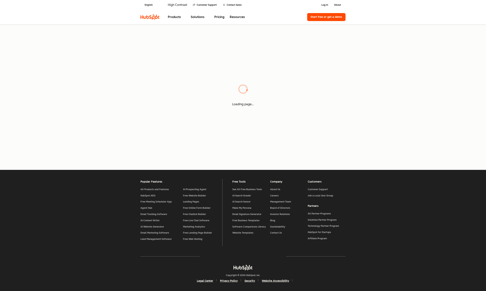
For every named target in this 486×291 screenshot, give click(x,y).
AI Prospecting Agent (194, 189)
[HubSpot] (149, 17)
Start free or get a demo (326, 17)
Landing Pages (191, 201)
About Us (275, 189)
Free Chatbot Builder (194, 214)
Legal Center (205, 280)
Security (250, 280)
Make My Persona (241, 208)
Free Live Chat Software (196, 220)
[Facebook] (209, 256)
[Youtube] (232, 256)
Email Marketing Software (154, 232)
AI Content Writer (150, 220)
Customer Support (207, 5)
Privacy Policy (229, 280)
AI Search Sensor (241, 201)
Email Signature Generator (246, 214)
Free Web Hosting (192, 239)
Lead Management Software (156, 239)
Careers (274, 195)
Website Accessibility (275, 280)
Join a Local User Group (320, 195)
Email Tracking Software (153, 214)
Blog (272, 220)
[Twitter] (243, 256)
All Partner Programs (319, 213)
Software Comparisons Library (249, 226)
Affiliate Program (317, 238)
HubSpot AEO (147, 195)
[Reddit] (265, 256)
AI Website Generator (152, 226)
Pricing (219, 17)
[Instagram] (221, 256)
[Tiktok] (276, 256)
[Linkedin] (254, 256)
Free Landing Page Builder (197, 232)
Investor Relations (280, 214)
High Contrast (177, 5)
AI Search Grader (241, 195)
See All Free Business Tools (247, 189)
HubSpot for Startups (319, 232)
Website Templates (242, 232)
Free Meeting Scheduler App (156, 201)
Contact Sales (234, 5)
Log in (324, 5)
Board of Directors (280, 208)
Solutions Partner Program (322, 220)
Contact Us (276, 232)
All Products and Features (154, 189)
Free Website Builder (194, 195)
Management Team (280, 201)
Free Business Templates (246, 220)
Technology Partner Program (323, 226)
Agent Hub (146, 208)
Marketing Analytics (194, 226)
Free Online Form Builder (197, 208)
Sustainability (277, 226)
